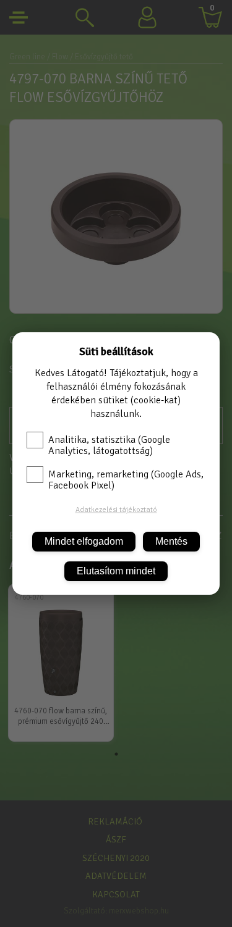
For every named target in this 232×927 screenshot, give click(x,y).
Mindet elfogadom (84, 541)
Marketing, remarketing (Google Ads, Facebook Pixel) (126, 480)
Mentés (171, 541)
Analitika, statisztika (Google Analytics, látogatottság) (109, 445)
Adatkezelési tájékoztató (116, 509)
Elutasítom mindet (116, 571)
